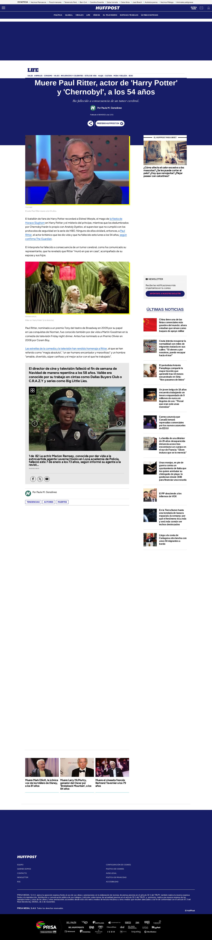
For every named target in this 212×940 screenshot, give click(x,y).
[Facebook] (33, 479)
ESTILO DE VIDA (91, 76)
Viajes (56, 76)
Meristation (150, 931)
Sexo (131, 76)
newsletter (22, 877)
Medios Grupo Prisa (47, 932)
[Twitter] (40, 479)
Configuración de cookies (118, 865)
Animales (38, 76)
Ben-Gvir (83, 2)
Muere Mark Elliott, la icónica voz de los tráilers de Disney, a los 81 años (41, 783)
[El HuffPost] (108, 7)
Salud (30, 76)
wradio (101, 927)
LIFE (88, 15)
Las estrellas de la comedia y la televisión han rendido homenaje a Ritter (66, 348)
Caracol (157, 922)
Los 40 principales (86, 922)
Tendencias (33, 502)
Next (120, 423)
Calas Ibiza (125, 2)
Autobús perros (151, 2)
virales (80, 15)
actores (48, 502)
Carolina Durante (97, 2)
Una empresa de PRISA (47, 925)
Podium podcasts (99, 931)
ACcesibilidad (112, 882)
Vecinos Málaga (166, 2)
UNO (93, 927)
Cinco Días (112, 927)
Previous (34, 423)
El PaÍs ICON (112, 931)
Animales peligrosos (184, 2)
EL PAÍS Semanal (134, 927)
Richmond (71, 931)
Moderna (85, 931)
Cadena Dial (123, 927)
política (58, 15)
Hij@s (100, 76)
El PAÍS (73, 922)
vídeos (96, 15)
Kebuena (155, 927)
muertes (62, 502)
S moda (124, 931)
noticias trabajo (129, 15)
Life (33, 70)
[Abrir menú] (3, 8)
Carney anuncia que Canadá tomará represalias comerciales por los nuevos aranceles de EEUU (172, 423)
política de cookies (115, 869)
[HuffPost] (27, 856)
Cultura (108, 76)
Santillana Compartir (115, 922)
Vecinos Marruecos (38, 2)
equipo (20, 865)
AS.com (137, 922)
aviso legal (111, 873)
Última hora (194, 8)
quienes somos (24, 869)
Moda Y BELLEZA (120, 76)
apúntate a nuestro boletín (165, 293)
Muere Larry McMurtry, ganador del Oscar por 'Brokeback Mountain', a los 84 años (75, 784)
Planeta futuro (144, 927)
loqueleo (136, 931)
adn (146, 922)
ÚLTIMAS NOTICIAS (149, 15)
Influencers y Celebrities (72, 76)
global (69, 15)
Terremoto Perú (70, 2)
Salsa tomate (112, 2)
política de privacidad (116, 877)
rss (18, 882)
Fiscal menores (55, 2)
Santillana (100, 922)
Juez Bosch (137, 2)
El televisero (110, 15)
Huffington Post (76, 927)
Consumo (48, 76)
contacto (22, 873)
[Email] (47, 479)
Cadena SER (128, 922)
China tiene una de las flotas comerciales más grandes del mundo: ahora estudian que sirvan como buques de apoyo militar (173, 325)
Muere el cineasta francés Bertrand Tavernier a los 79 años (110, 783)
